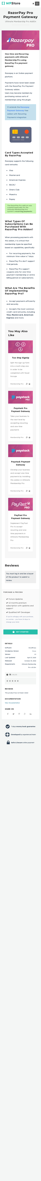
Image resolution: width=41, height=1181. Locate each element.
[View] (27, 384)
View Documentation (12, 703)
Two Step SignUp (20, 358)
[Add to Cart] (29, 384)
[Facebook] (8, 714)
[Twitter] (13, 714)
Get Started (22, 632)
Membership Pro (17, 384)
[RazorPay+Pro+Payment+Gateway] (25, 714)
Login (33, 3)
